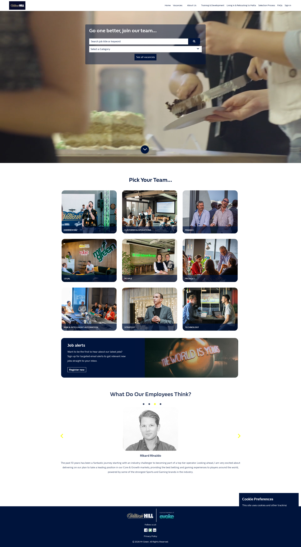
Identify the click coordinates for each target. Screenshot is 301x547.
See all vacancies (145, 57)
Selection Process (266, 5)
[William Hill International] (15, 5)
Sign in (288, 5)
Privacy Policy (150, 536)
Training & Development (212, 5)
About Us (191, 5)
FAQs (279, 5)
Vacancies (177, 5)
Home (168, 5)
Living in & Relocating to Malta (241, 5)
